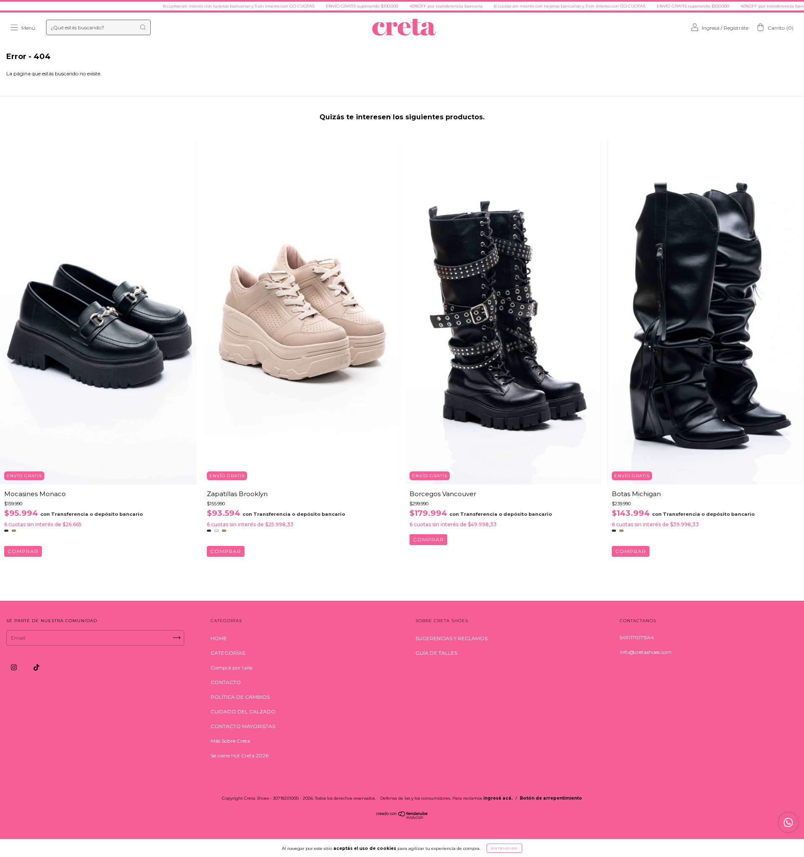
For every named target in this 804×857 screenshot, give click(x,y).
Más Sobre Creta (230, 741)
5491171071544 (637, 637)
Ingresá (710, 28)
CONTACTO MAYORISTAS (243, 726)
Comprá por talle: (232, 667)
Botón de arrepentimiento (551, 798)
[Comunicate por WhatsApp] (788, 822)
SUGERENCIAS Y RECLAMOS (451, 638)
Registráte (736, 28)
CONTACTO (226, 682)
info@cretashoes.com (646, 652)
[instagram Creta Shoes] (14, 667)
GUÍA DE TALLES (436, 653)
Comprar (23, 551)
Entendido (504, 848)
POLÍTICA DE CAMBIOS (240, 697)
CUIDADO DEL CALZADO (243, 711)
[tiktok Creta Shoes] (36, 667)
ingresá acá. (498, 798)
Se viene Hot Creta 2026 (239, 755)
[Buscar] (143, 27)
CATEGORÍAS (228, 653)
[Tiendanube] (402, 817)
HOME (219, 638)
